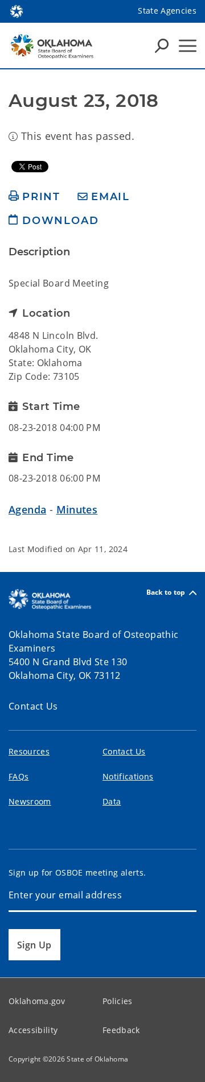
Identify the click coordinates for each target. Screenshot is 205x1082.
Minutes (77, 509)
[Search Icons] (161, 45)
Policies (117, 1001)
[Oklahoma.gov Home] (16, 10)
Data (111, 801)
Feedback (121, 1030)
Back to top (166, 592)
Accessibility (33, 1030)
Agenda (27, 509)
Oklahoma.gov (37, 1001)
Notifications (127, 776)
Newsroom (30, 801)
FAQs (18, 776)
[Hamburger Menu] (187, 46)
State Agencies (167, 10)
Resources (29, 751)
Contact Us (33, 706)
